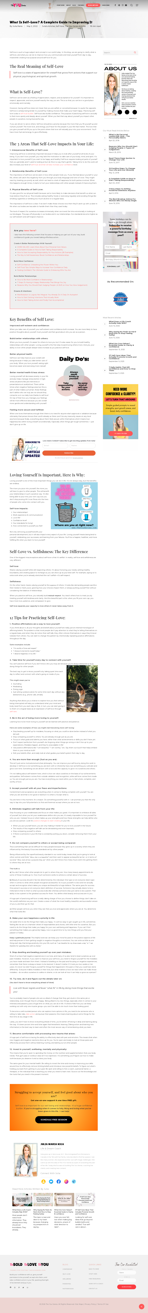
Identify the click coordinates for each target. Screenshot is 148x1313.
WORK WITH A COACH (96, 1283)
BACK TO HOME (94, 1269)
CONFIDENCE (67, 1269)
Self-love (60, 26)
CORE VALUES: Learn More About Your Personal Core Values (41, 247)
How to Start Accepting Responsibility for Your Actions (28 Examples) (45, 252)
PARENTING (67, 1284)
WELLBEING (67, 1279)
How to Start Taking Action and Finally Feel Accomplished (40, 300)
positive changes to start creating (47, 821)
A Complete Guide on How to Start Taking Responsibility (40, 250)
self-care (13, 712)
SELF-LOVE (67, 1274)
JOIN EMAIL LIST (113, 266)
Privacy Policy (90, 1304)
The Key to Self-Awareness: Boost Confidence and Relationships (43, 255)
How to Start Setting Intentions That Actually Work (38, 297)
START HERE (93, 1274)
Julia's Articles (48, 26)
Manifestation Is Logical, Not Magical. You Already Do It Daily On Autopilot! (47, 295)
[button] (137, 5)
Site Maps (79, 1304)
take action (30, 1014)
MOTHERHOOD (68, 1288)
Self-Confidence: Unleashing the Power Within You (37, 265)
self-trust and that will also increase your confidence (52, 165)
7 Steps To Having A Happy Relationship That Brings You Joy (41, 282)
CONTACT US (93, 1288)
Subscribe (68, 453)
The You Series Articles (75, 26)
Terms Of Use (103, 1304)
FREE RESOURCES (94, 1279)
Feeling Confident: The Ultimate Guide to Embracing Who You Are (44, 270)
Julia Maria (17, 26)
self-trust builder (27, 114)
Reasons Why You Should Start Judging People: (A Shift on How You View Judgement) (52, 285)
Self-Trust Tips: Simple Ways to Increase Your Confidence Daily (42, 267)
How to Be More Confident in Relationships (34, 280)
